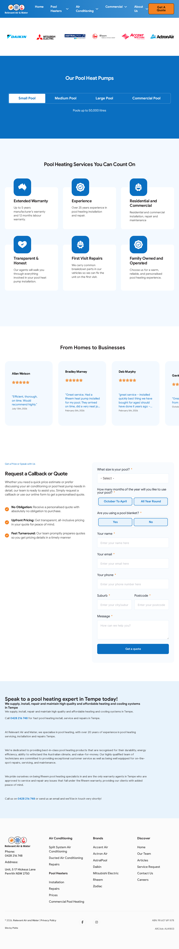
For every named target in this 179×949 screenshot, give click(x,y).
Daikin (97, 867)
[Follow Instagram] (96, 922)
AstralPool (100, 860)
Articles (142, 860)
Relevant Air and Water (26, 920)
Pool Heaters (56, 9)
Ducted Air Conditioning (66, 858)
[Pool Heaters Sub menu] (67, 8)
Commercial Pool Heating (66, 902)
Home (39, 7)
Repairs (54, 864)
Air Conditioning (85, 9)
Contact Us (145, 873)
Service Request (148, 867)
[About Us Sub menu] (146, 8)
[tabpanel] (89, 113)
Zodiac (97, 886)
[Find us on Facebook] (82, 922)
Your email (104, 554)
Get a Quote (161, 8)
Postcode (141, 595)
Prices (53, 895)
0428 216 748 (19, 718)
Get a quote (133, 649)
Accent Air (100, 847)
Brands (98, 838)
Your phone (105, 575)
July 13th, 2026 (19, 408)
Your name (104, 533)
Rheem (98, 880)
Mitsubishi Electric (106, 873)
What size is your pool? (113, 469)
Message (103, 616)
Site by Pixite (11, 928)
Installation (56, 882)
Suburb (102, 595)
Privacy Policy (48, 920)
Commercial (113, 7)
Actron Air (100, 854)
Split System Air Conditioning (60, 849)
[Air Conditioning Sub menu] (96, 8)
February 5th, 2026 (74, 410)
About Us (138, 9)
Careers (142, 880)
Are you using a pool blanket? (118, 513)
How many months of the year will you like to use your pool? (131, 491)
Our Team (144, 854)
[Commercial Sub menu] (125, 6)
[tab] (27, 98)
